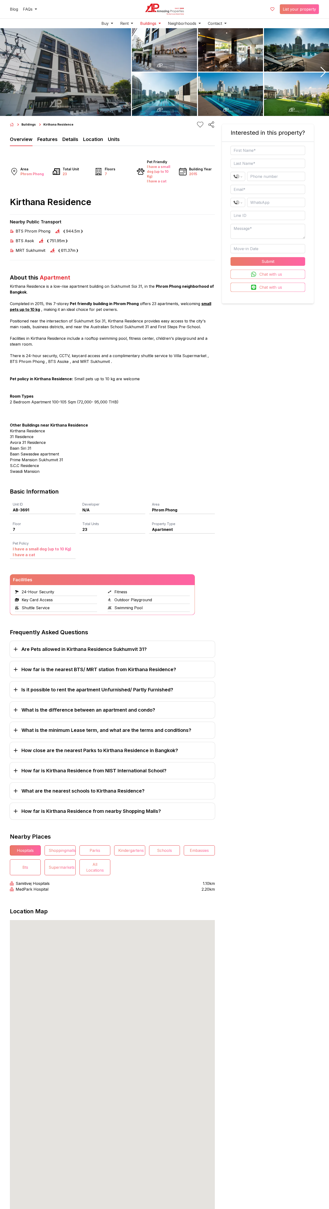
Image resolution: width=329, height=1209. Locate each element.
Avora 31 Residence (28, 442)
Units (114, 139)
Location (93, 139)
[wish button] (272, 9)
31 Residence (21, 436)
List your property (299, 9)
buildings (28, 124)
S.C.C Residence (24, 465)
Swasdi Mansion (24, 471)
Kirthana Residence (27, 430)
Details (70, 139)
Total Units (90, 524)
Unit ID (18, 504)
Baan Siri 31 (20, 448)
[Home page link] (12, 125)
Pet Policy (21, 543)
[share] (211, 124)
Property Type (163, 524)
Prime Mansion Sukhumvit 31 (36, 459)
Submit (268, 261)
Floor (17, 524)
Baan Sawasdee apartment (34, 454)
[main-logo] (164, 9)
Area (155, 504)
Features (47, 139)
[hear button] (200, 124)
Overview (21, 139)
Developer (90, 504)
